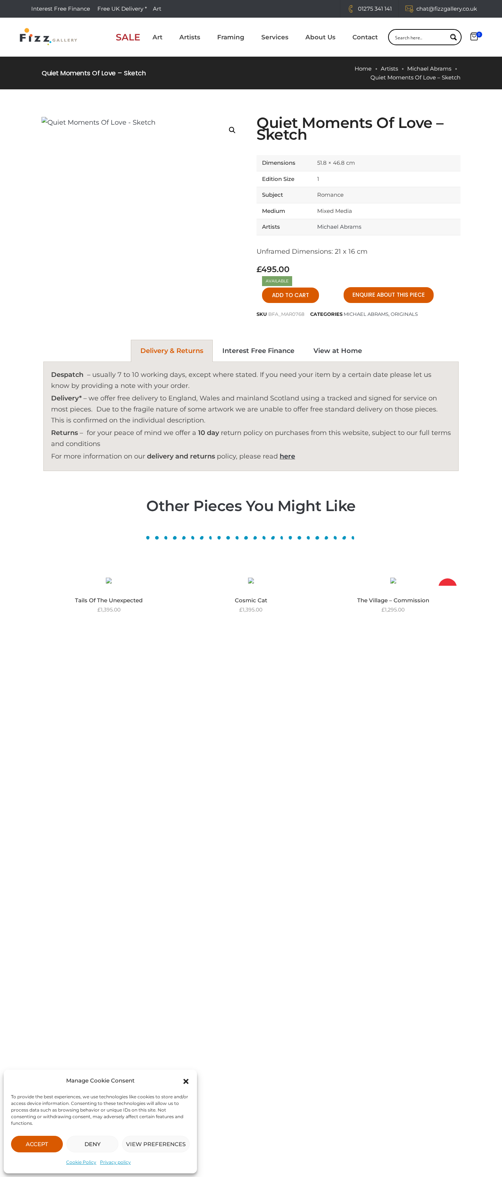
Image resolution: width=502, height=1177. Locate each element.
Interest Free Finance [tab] (258, 351)
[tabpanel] (251, 416)
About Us (320, 37)
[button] (186, 1080)
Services (274, 37)
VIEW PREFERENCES (156, 1144)
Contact (365, 37)
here (287, 456)
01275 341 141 (375, 8)
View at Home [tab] (337, 351)
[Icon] (350, 9)
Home (363, 68)
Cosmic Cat (251, 600)
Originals (404, 314)
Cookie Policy (81, 1162)
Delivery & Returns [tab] (171, 351)
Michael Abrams (429, 68)
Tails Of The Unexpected (109, 600)
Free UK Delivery (120, 8)
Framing (230, 37)
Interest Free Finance (60, 8)
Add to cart (290, 295)
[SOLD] (393, 580)
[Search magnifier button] (453, 37)
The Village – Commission (393, 600)
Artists (189, 37)
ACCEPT (37, 1144)
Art (157, 37)
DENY (93, 1144)
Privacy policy (115, 1162)
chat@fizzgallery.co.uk (446, 8)
